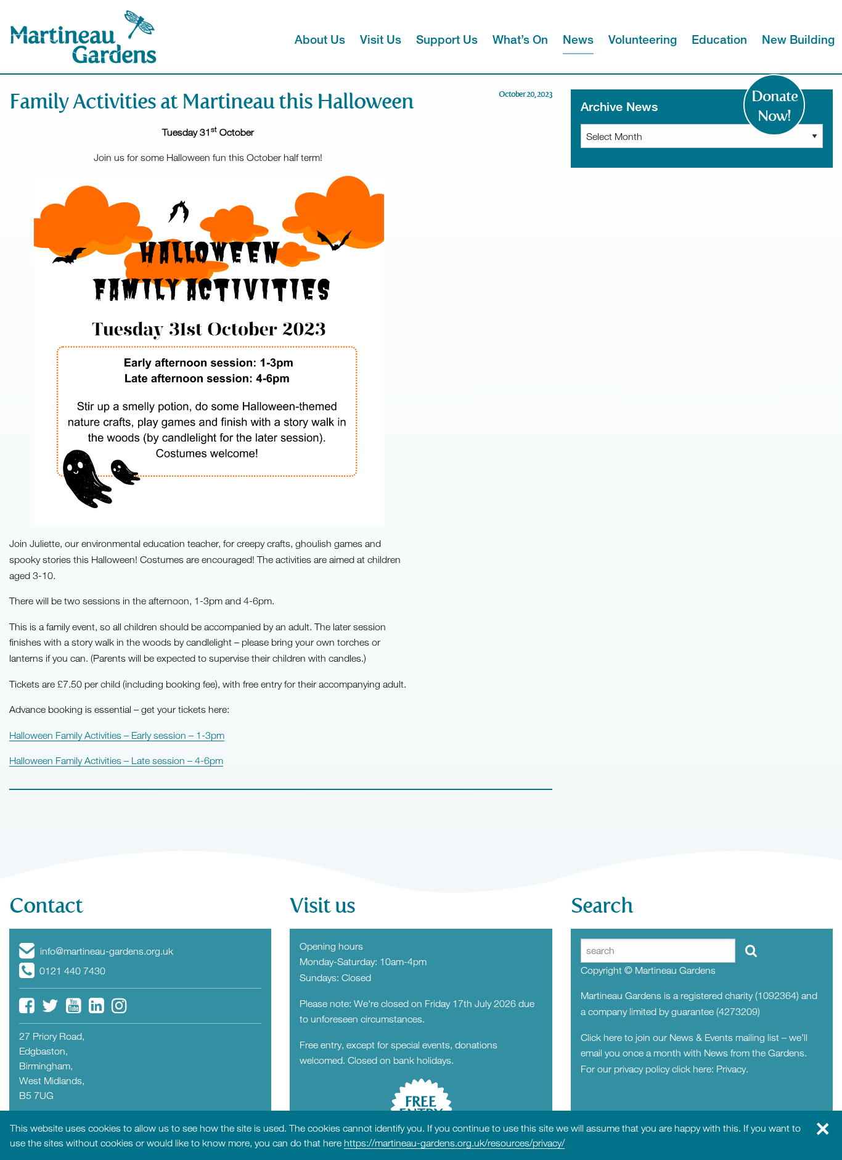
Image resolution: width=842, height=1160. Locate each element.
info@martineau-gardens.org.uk (105, 950)
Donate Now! (774, 106)
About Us (320, 39)
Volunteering (642, 39)
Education (719, 39)
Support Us (447, 39)
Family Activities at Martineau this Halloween (213, 101)
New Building (798, 39)
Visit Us (380, 39)
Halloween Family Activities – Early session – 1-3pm (116, 735)
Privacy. (732, 1068)
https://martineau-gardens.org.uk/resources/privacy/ (454, 1142)
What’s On (520, 39)
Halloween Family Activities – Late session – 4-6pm (116, 760)
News (578, 39)
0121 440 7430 (71, 970)
